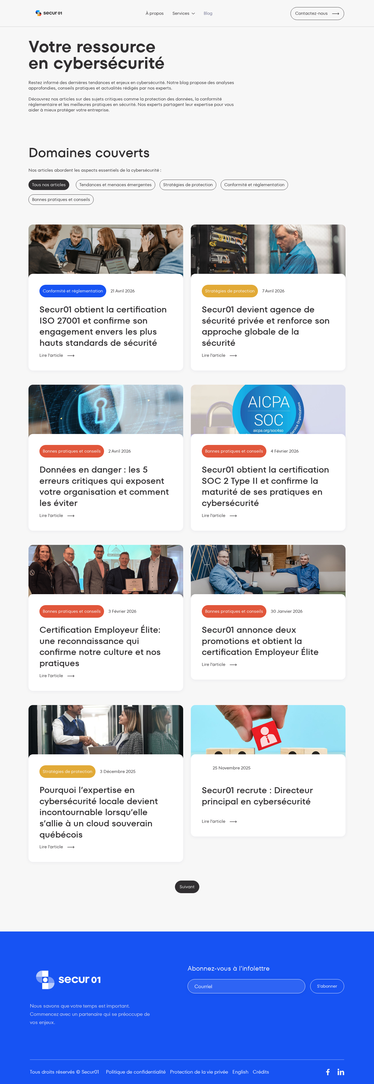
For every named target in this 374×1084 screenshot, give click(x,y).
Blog (208, 13)
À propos (155, 13)
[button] (183, 13)
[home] (49, 13)
